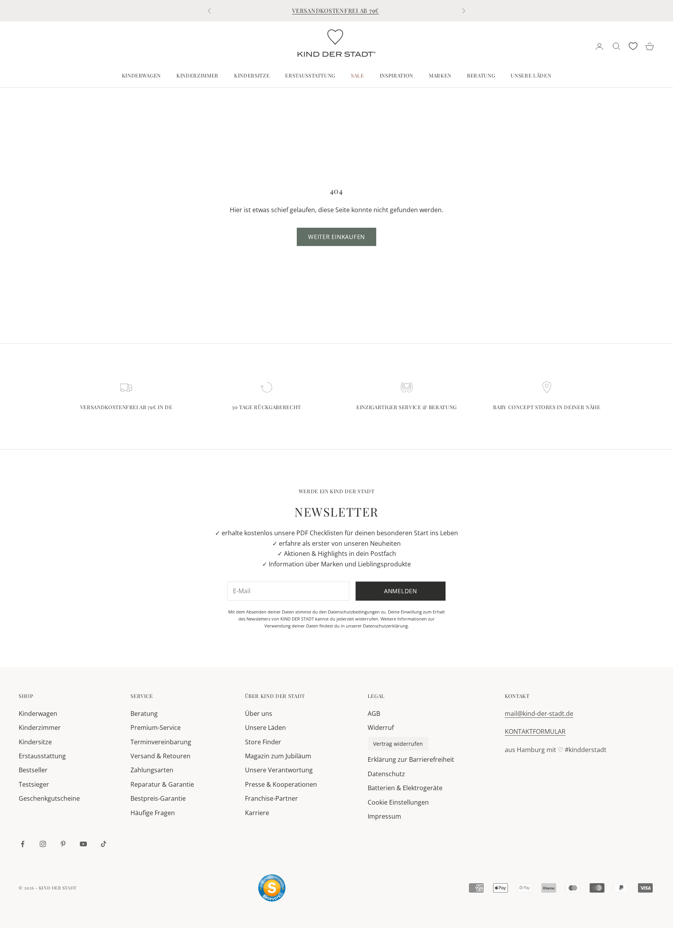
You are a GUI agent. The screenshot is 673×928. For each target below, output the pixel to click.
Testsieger (34, 784)
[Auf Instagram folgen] (43, 844)
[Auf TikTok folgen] (103, 844)
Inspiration (396, 75)
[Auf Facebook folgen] (22, 844)
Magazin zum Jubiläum (278, 756)
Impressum (384, 816)
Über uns (258, 713)
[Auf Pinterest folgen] (63, 844)
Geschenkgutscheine (49, 798)
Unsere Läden (531, 75)
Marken (440, 75)
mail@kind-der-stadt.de (539, 713)
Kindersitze (252, 75)
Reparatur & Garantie (162, 784)
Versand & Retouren (160, 756)
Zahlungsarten (151, 770)
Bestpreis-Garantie (158, 798)
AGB (374, 713)
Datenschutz (386, 774)
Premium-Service (155, 727)
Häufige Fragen (152, 812)
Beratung (481, 75)
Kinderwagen (141, 75)
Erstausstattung (310, 75)
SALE (357, 75)
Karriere (257, 812)
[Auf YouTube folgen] (83, 844)
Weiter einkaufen (336, 237)
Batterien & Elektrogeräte (405, 788)
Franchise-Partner (271, 798)
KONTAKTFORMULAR (535, 731)
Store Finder (263, 742)
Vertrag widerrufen (398, 743)
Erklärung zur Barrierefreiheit (411, 759)
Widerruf (381, 727)
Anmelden (400, 591)
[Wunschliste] (633, 46)
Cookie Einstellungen (398, 802)
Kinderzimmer (197, 75)
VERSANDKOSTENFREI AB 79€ (335, 10)
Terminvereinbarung (160, 742)
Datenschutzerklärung (385, 626)
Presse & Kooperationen (281, 784)
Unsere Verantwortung (279, 770)
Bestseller (33, 770)
